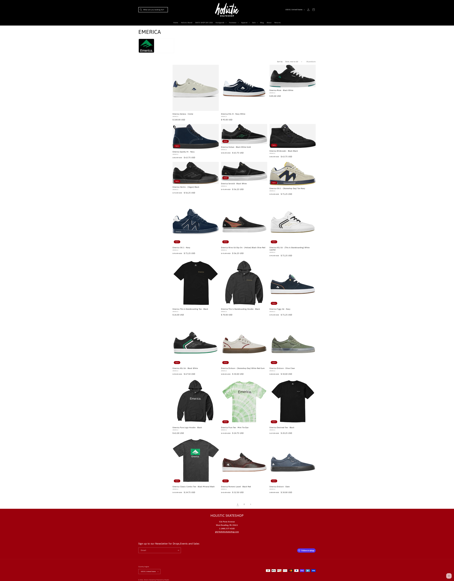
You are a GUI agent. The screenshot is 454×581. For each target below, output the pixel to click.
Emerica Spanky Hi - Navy (184, 152)
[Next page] (250, 504)
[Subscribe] (178, 550)
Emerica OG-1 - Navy (181, 248)
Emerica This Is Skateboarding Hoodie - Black (240, 309)
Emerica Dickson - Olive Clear (282, 368)
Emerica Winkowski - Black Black (284, 151)
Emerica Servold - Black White (234, 184)
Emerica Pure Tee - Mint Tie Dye (234, 427)
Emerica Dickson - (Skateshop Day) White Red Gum (243, 368)
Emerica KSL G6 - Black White (185, 368)
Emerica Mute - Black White (281, 90)
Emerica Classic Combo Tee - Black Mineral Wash (194, 487)
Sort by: (280, 62)
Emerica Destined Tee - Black (282, 427)
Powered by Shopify (162, 580)
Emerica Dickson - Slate (280, 487)
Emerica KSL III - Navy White (233, 114)
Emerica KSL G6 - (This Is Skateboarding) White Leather (290, 249)
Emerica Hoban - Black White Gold (236, 147)
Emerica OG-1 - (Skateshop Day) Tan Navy (287, 188)
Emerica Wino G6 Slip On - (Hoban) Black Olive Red (243, 248)
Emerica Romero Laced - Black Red (236, 487)
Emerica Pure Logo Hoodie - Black (187, 427)
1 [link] (237, 504)
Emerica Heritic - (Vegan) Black (186, 187)
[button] (153, 9)
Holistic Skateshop (150, 580)
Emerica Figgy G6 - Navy (280, 309)
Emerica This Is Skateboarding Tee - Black (190, 309)
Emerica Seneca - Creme (183, 114)
